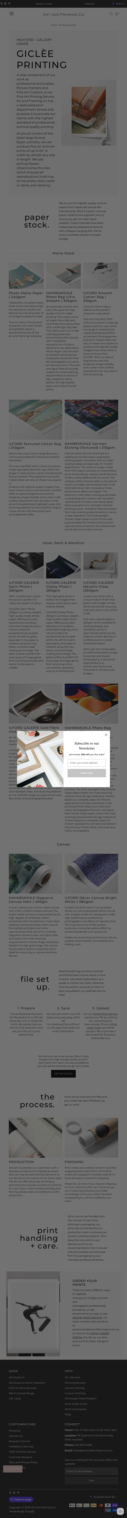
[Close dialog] (106, 734)
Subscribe (87, 773)
